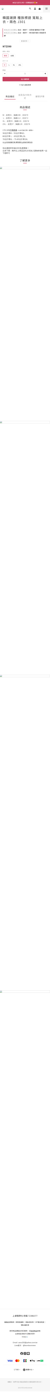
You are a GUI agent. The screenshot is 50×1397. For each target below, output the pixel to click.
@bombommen (29, 1345)
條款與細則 (20, 1322)
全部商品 (34, 1331)
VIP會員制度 (39, 1322)
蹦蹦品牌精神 (9, 1322)
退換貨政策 (29, 1322)
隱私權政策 (25, 1325)
